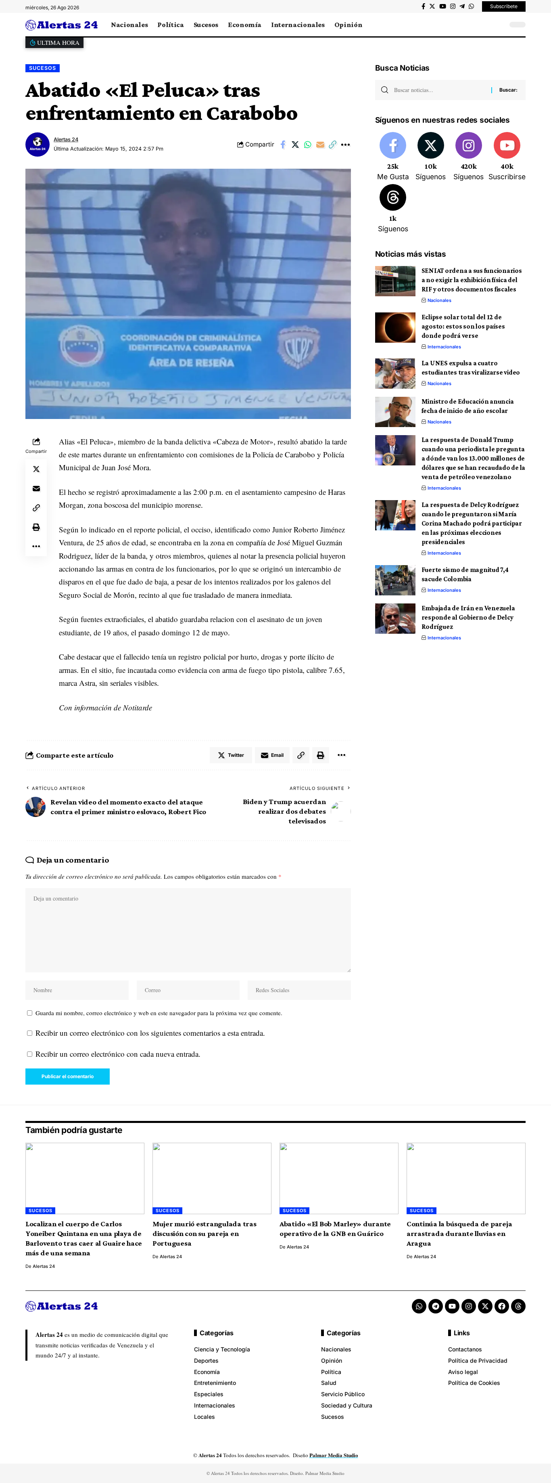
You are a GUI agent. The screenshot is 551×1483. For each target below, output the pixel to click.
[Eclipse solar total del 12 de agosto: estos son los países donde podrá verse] (395, 327)
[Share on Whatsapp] (307, 144)
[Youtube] (507, 157)
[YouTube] (442, 6)
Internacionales (444, 347)
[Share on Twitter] (295, 144)
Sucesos (42, 68)
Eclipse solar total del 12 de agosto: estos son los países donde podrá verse (463, 326)
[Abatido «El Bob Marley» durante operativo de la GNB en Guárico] (339, 1178)
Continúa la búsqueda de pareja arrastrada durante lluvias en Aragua (459, 1233)
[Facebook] (423, 6)
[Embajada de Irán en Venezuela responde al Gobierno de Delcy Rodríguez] (395, 618)
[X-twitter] (485, 1306)
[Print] (36, 526)
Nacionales (439, 300)
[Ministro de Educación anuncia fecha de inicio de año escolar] (395, 412)
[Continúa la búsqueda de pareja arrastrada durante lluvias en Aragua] (466, 1178)
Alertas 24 (66, 139)
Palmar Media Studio (333, 1455)
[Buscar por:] (439, 90)
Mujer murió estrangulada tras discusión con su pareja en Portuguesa (204, 1233)
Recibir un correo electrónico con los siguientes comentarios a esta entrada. (150, 1033)
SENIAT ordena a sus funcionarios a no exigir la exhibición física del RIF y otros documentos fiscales (472, 280)
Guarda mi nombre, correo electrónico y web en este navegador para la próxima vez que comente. (158, 1013)
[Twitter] (432, 6)
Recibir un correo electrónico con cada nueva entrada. (117, 1054)
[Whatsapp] (419, 1306)
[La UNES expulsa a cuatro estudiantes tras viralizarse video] (395, 373)
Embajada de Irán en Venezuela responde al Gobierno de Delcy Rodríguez (468, 617)
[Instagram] (452, 6)
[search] (499, 24)
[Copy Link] (332, 144)
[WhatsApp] (471, 6)
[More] (345, 144)
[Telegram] (462, 6)
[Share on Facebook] (282, 144)
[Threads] (393, 209)
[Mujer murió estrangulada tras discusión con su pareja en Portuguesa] (211, 1178)
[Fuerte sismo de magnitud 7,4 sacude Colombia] (395, 580)
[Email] (320, 144)
